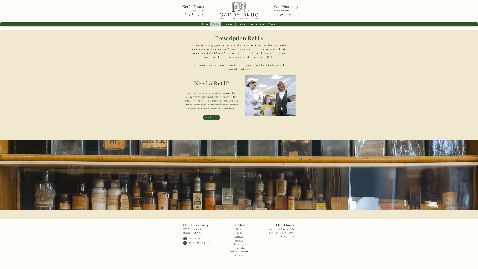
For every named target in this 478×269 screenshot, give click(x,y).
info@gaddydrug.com (193, 14)
